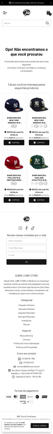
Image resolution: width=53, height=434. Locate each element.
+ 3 (45, 126)
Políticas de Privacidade (26, 347)
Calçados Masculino (26, 313)
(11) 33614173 (28, 362)
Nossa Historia (26, 335)
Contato (26, 339)
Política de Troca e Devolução (26, 343)
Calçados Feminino (27, 305)
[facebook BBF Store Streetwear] (26, 228)
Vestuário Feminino (27, 309)
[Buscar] (47, 23)
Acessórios (26, 320)
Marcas (26, 324)
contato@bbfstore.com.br (28, 366)
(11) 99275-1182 (28, 358)
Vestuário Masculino (26, 316)
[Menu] (5, 12)
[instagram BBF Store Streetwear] (20, 228)
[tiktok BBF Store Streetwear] (33, 228)
